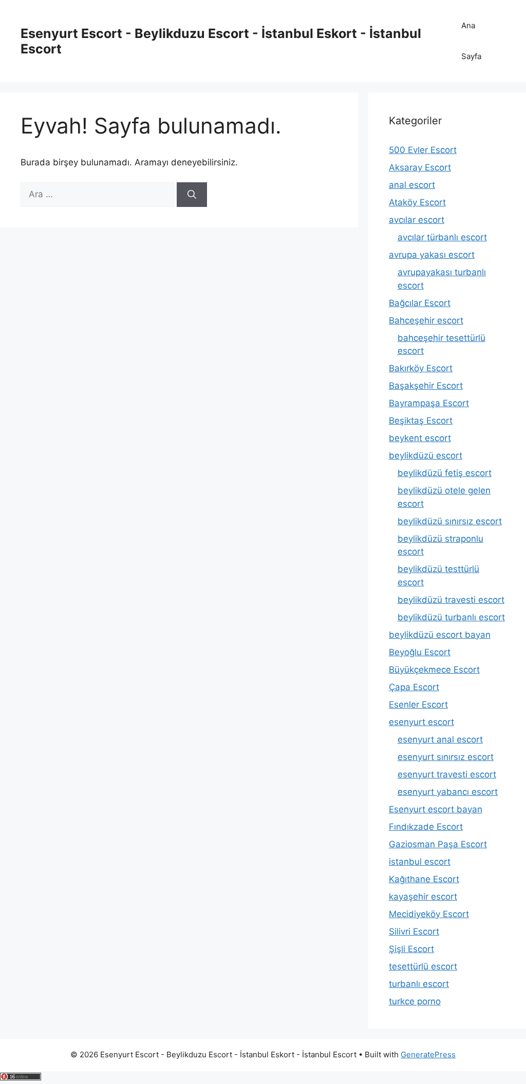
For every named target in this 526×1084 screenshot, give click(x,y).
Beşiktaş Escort (421, 420)
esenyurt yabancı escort (448, 792)
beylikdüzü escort (425, 455)
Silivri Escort (414, 931)
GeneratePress (428, 1054)
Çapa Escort (414, 687)
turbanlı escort (419, 984)
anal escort (412, 185)
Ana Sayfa (471, 41)
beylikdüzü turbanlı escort (451, 617)
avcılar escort (416, 220)
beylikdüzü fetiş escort (445, 473)
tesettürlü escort (423, 966)
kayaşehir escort (423, 896)
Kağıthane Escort (424, 879)
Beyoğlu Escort (419, 652)
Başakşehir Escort (426, 386)
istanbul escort (419, 862)
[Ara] (192, 194)
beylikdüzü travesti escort (451, 600)
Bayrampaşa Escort (429, 403)
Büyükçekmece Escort (434, 669)
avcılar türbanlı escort (442, 237)
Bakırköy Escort (421, 368)
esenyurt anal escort (440, 739)
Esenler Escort (418, 704)
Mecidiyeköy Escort (429, 914)
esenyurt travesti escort (447, 774)
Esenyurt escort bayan (435, 809)
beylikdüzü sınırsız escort (450, 521)
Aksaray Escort (420, 167)
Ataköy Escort (417, 202)
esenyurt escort (421, 722)
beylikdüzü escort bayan (440, 635)
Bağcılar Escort (419, 303)
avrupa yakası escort (432, 255)
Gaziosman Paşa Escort (438, 844)
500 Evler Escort (423, 150)
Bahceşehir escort (426, 320)
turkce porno (415, 1001)
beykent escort (420, 438)
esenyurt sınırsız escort (446, 757)
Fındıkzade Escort (426, 827)
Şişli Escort (411, 949)
